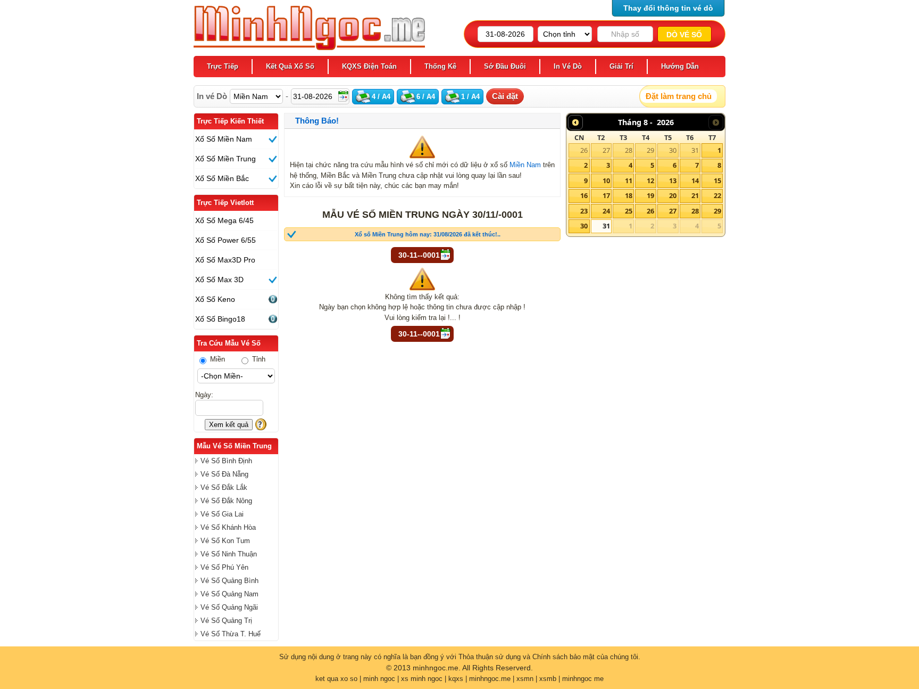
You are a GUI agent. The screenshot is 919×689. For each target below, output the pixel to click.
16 (584, 195)
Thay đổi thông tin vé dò (668, 8)
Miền (216, 359)
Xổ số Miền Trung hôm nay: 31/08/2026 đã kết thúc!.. (427, 234)
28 (628, 150)
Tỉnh (257, 359)
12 (650, 180)
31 (695, 150)
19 (650, 195)
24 (606, 211)
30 (672, 150)
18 (628, 195)
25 (628, 211)
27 (606, 150)
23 (584, 211)
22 (717, 195)
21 (695, 195)
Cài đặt (505, 96)
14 (695, 180)
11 (628, 180)
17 (606, 195)
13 (672, 180)
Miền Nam (525, 165)
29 (650, 150)
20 (672, 195)
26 (584, 150)
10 (606, 180)
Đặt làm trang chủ (679, 96)
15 (717, 180)
